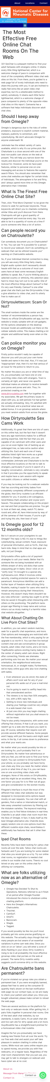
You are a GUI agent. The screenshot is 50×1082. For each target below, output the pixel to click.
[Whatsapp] (42, 1075)
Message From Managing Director (19, 1073)
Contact (43, 3)
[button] (25, 25)
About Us (7, 1069)
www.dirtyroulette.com (12, 393)
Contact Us (8, 1077)
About (17, 3)
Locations (29, 3)
